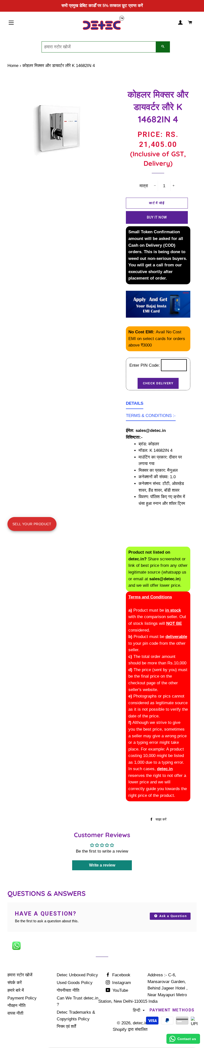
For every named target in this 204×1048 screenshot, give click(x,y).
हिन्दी (136, 1010)
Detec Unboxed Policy (77, 975)
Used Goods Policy (75, 982)
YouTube (119, 990)
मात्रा (144, 185)
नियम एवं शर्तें (66, 1026)
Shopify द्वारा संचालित (130, 1029)
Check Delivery (158, 383)
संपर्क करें (14, 982)
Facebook (120, 975)
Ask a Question (172, 916)
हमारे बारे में (15, 990)
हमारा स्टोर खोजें (19, 975)
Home (12, 65)
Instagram (121, 982)
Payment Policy (22, 998)
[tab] (134, 404)
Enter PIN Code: (145, 365)
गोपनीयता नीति (68, 990)
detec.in (140, 1023)
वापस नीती (15, 1013)
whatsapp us (174, 572)
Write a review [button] (102, 865)
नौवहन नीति (16, 1005)
